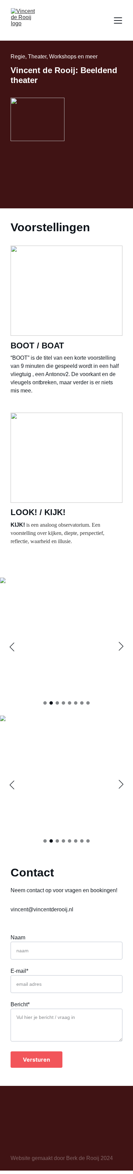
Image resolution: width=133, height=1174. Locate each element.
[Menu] (118, 20)
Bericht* (20, 1004)
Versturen (36, 1059)
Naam (18, 937)
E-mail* (19, 971)
